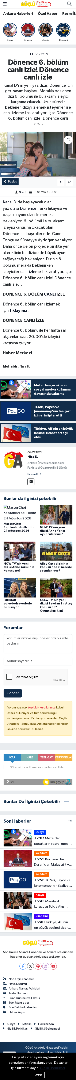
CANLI (50, 294)
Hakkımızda (46, 1024)
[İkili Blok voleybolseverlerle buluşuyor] (20, 587)
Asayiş (40, 895)
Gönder (13, 693)
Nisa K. (23, 192)
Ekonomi (42, 916)
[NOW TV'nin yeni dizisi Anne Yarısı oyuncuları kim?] (56, 514)
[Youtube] (53, 966)
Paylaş (12, 181)
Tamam (38, 1075)
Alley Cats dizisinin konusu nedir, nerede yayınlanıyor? (56, 567)
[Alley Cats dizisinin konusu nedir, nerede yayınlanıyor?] (56, 551)
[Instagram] (45, 966)
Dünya (40, 832)
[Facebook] (22, 966)
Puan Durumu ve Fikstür (24, 998)
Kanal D (9, 202)
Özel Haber (47, 14)
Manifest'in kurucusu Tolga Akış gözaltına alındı (49, 904)
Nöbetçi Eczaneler (21, 979)
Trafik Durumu (18, 993)
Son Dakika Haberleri (23, 1007)
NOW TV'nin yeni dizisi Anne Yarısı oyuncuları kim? (52, 531)
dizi (13, 208)
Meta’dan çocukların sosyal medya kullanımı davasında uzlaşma (53, 841)
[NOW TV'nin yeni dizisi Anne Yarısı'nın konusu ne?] (20, 551)
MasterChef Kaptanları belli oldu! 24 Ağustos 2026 (19, 527)
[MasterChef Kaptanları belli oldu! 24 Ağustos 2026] (20, 513)
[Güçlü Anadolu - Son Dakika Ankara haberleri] (36, 4)
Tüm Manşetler (19, 1002)
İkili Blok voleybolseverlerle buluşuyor (18, 604)
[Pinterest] (38, 966)
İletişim (26, 1024)
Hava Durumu (18, 983)
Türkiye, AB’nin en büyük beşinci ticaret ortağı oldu (52, 925)
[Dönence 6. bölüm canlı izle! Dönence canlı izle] (38, 154)
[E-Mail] (30, 481)
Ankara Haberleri (18, 14)
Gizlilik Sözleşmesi (47, 1028)
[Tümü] (70, 821)
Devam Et (33, 474)
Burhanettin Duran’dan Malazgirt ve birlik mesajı (52, 862)
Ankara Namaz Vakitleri (24, 988)
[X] (30, 966)
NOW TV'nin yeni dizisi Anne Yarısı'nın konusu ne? (19, 567)
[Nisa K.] (14, 460)
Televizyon (38, 54)
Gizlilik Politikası (17, 1028)
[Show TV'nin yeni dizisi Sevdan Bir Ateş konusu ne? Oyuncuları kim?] (56, 587)
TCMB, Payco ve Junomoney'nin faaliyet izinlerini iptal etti (52, 883)
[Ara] (69, 4)
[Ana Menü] (5, 4)
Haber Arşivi (17, 1012)
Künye (11, 1024)
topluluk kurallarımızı (42, 707)
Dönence (28, 208)
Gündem (41, 853)
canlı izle (27, 272)
